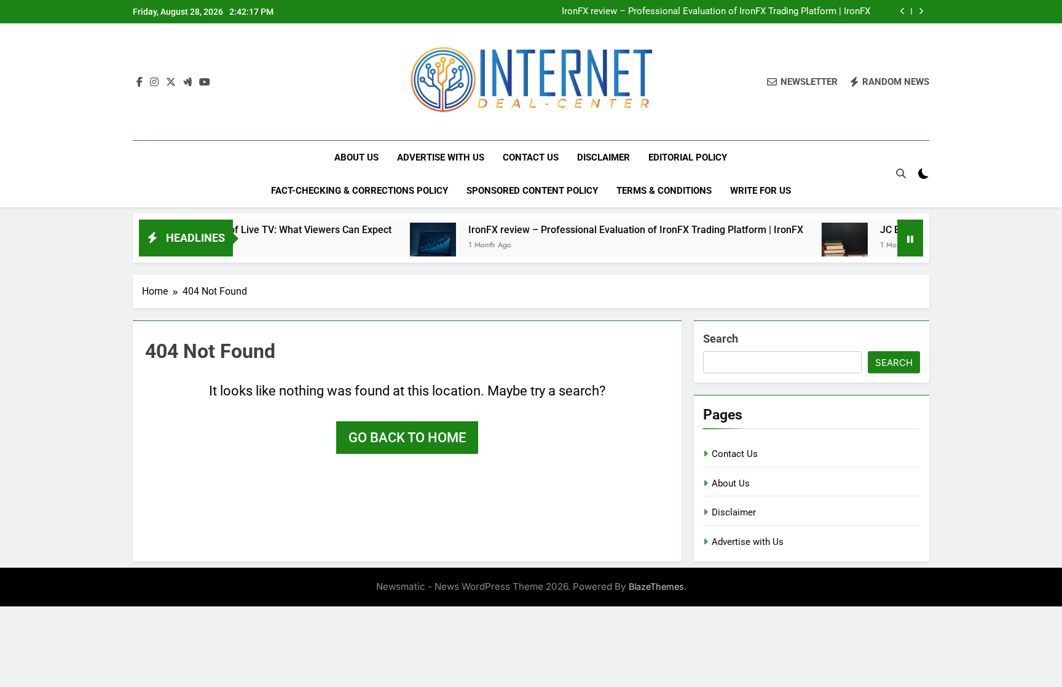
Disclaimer (603, 157)
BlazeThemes (656, 586)
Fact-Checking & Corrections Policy (359, 190)
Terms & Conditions (664, 190)
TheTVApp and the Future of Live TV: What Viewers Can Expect (232, 230)
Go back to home (407, 437)
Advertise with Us (440, 157)
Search (720, 338)
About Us (356, 157)
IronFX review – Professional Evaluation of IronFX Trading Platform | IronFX (716, 12)
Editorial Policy (687, 157)
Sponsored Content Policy (532, 190)
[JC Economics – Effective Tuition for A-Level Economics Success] (825, 246)
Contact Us (531, 157)
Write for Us (760, 190)
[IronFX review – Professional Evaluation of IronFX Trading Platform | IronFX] (413, 246)
